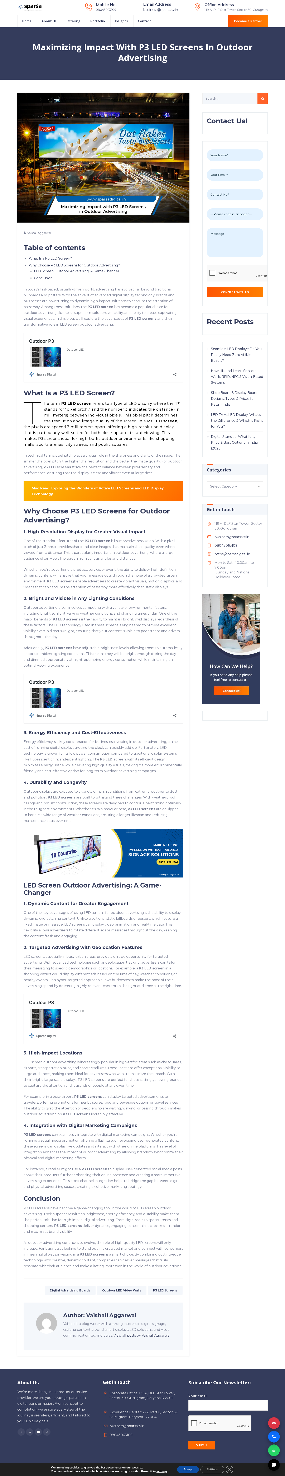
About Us (49, 21)
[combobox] (235, 486)
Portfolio (97, 21)
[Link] (103, 853)
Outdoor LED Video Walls (121, 1290)
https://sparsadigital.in (232, 554)
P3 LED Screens (165, 1290)
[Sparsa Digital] (29, 7)
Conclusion (43, 278)
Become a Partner (248, 21)
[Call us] (274, 1437)
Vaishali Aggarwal (39, 232)
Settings (212, 1469)
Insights (121, 21)
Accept (188, 1469)
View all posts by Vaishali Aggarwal (141, 1335)
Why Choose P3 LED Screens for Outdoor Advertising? (74, 265)
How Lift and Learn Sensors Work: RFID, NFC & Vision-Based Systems (237, 377)
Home (27, 21)
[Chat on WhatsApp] (274, 1450)
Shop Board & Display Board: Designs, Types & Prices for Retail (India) (234, 398)
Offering (73, 21)
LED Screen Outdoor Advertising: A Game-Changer (76, 271)
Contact (144, 21)
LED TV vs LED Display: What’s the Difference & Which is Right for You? (237, 420)
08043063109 (106, 10)
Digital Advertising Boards (70, 1290)
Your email (198, 1396)
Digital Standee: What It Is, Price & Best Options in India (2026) (234, 442)
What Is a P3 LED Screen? (50, 258)
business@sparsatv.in (160, 10)
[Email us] (274, 1423)
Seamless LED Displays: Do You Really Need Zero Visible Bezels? (236, 355)
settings (161, 1471)
